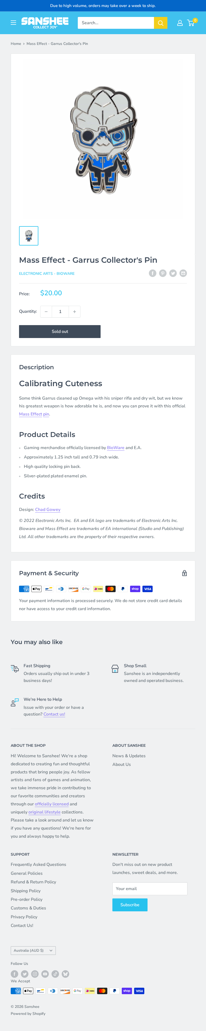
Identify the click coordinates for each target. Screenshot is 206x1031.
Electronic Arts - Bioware (47, 273)
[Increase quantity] (74, 311)
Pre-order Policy (26, 899)
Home (16, 43)
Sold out (60, 332)
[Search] (160, 23)
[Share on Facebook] (152, 273)
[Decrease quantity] (46, 311)
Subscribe (129, 905)
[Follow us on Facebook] (14, 974)
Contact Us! (22, 926)
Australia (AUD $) (29, 950)
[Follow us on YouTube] (45, 974)
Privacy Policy (24, 917)
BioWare (115, 448)
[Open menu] (13, 22)
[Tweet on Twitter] (173, 273)
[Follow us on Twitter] (24, 974)
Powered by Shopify (28, 1013)
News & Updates (129, 756)
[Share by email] (183, 273)
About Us (121, 764)
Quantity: (28, 311)
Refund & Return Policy (33, 882)
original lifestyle (44, 812)
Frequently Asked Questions (38, 865)
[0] (190, 23)
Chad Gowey (47, 510)
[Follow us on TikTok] (55, 974)
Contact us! (54, 714)
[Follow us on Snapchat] (65, 974)
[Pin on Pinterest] (163, 273)
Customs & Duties (28, 908)
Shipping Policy (26, 891)
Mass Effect (30, 414)
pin (46, 414)
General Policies (27, 873)
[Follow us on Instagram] (35, 974)
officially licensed (52, 804)
